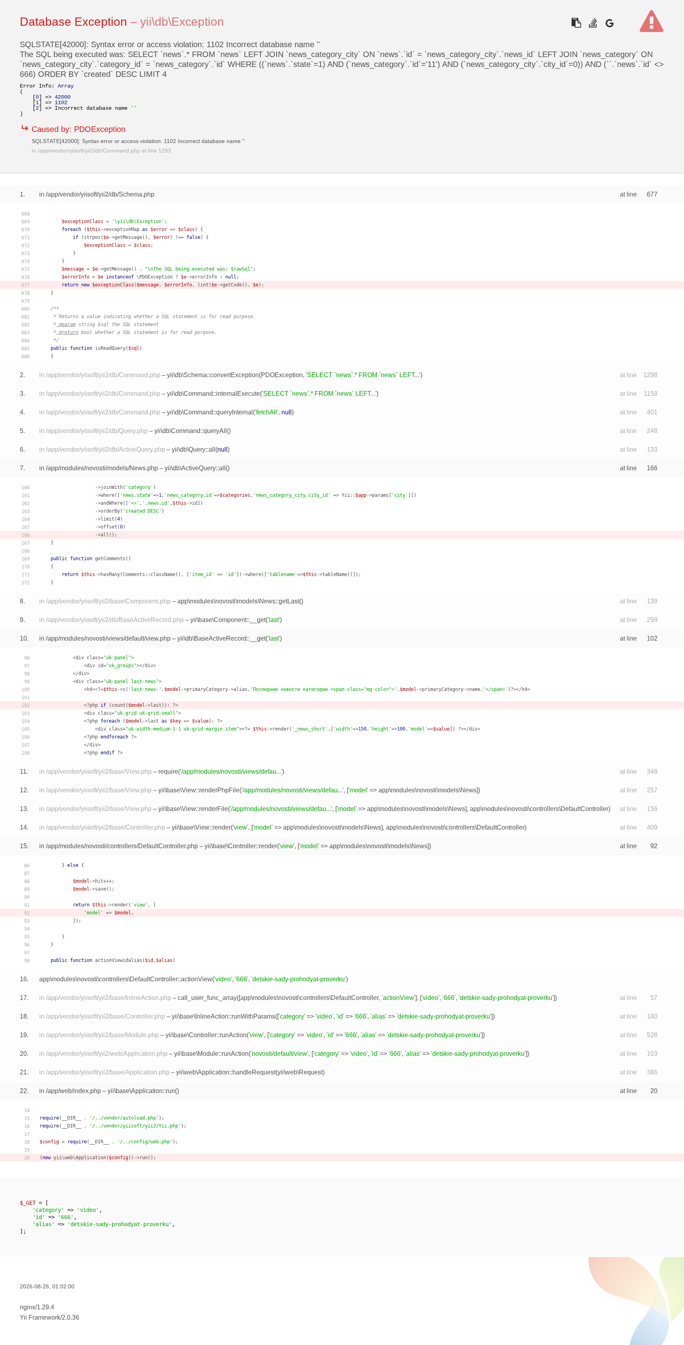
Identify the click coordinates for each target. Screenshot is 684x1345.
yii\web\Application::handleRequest (226, 1072)
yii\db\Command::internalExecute (213, 393)
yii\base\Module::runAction (211, 1053)
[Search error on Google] (609, 23)
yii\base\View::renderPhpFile (198, 790)
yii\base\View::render (201, 827)
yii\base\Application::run (141, 1090)
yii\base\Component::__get (228, 619)
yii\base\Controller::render (241, 846)
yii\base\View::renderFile (193, 808)
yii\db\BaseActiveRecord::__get (221, 638)
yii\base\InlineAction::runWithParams (223, 1016)
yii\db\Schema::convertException (213, 375)
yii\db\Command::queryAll (190, 430)
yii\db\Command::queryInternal (210, 412)
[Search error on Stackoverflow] (593, 23)
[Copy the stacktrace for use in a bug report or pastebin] (576, 23)
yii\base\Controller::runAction (206, 1035)
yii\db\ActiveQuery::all (195, 468)
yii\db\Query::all (193, 449)
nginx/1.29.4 (37, 1307)
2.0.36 (70, 1317)
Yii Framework (40, 1317)
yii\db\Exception (182, 21)
